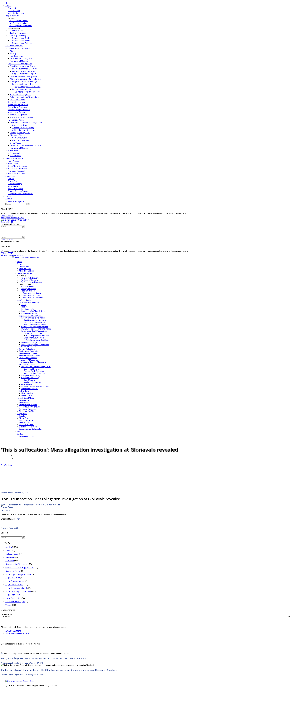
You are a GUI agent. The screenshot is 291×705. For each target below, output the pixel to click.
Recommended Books (21, 38)
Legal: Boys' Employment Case (18, 574)
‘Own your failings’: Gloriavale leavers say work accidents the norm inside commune (43, 658)
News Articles (15, 153)
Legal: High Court (12, 595)
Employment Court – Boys (23, 84)
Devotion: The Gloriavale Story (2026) (26, 122)
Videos (10, 492)
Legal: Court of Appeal (14, 581)
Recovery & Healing (17, 35)
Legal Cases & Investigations (20, 63)
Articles (8, 458)
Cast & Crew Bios (19, 138)
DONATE (16, 440)
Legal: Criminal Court (14, 584)
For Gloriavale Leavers (18, 20)
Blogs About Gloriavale (17, 107)
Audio (7, 550)
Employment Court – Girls (23, 89)
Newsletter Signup (16, 201)
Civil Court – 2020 (17, 99)
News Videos (15, 155)
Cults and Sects (11, 554)
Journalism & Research (17, 112)
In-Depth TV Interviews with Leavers (25, 145)
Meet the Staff (14, 10)
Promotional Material (19, 61)
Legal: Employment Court (16, 588)
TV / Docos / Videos (16, 120)
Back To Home (6, 465)
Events (8, 196)
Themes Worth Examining (23, 127)
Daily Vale (9, 557)
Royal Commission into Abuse (22, 66)
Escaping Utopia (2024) (20, 132)
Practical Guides (16, 30)
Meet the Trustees (16, 13)
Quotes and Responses (22, 125)
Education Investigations (20, 94)
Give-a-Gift (12, 181)
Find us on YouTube (16, 173)
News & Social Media (14, 158)
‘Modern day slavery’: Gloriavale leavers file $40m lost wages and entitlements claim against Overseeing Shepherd (59, 669)
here (19, 519)
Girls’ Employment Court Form (27, 92)
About (8, 5)
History (13, 53)
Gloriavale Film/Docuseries (16, 564)
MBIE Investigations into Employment (26, 79)
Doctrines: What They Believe (22, 58)
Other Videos (15, 143)
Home (8, 3)
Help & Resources (12, 16)
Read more (5, 523)
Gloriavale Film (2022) (19, 135)
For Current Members (18, 23)
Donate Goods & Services (18, 191)
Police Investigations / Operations (24, 97)
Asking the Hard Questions (23, 130)
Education (9, 560)
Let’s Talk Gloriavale (14, 45)
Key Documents (16, 56)
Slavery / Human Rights (15, 601)
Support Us (10, 176)
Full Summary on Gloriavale (23, 71)
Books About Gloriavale (18, 104)
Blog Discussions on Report (24, 74)
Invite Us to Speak (15, 188)
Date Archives (6, 614)
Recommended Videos (21, 40)
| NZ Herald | (6, 511)
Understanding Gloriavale (19, 48)
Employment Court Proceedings (23, 81)
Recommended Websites (22, 43)
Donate (11, 178)
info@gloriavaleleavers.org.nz (17, 633)
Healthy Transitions (17, 33)
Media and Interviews (21, 140)
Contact (8, 199)
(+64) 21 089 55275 (13, 631)
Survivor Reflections (16, 102)
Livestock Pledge (15, 183)
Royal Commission (13, 598)
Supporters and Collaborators (20, 193)
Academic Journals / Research (22, 117)
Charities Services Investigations (24, 76)
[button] (7, 222)
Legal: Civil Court (12, 578)
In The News (13, 150)
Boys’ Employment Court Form (27, 86)
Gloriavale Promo (12, 571)
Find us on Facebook (16, 171)
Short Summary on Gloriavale (24, 69)
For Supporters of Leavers (20, 25)
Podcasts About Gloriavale (19, 109)
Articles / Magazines (18, 115)
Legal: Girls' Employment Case (18, 591)
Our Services (13, 8)
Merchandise (13, 186)
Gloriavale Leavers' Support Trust (19, 567)
